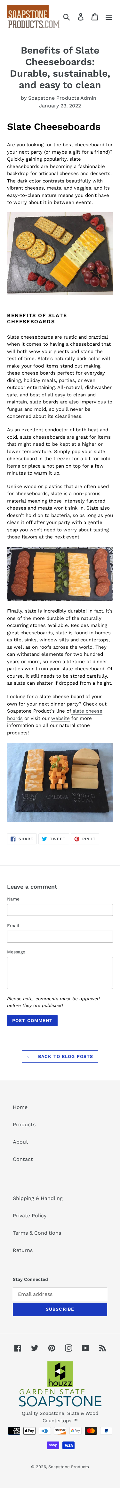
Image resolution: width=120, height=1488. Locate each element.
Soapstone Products (68, 1466)
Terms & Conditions (37, 1233)
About (20, 1142)
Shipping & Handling (38, 1198)
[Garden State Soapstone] (60, 1385)
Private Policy (29, 1216)
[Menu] (109, 16)
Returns (23, 1250)
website (60, 718)
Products (24, 1124)
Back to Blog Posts (64, 1056)
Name (13, 898)
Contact (23, 1159)
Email (13, 925)
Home (20, 1107)
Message (16, 951)
